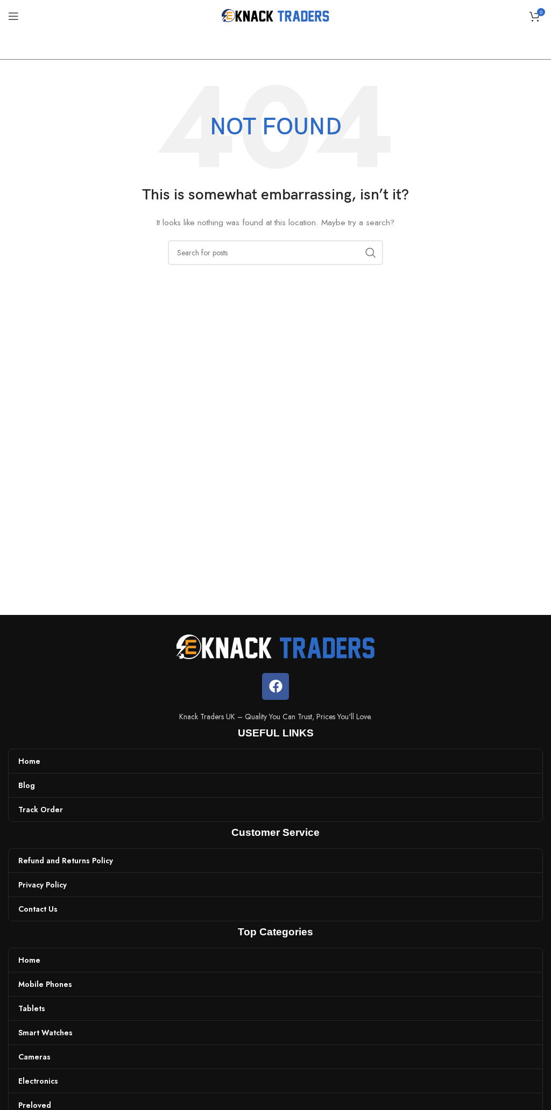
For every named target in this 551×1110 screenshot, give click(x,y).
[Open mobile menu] (13, 16)
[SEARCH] (370, 252)
